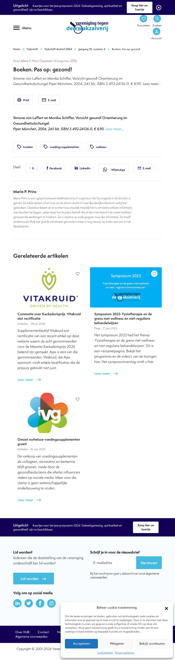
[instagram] (51, 603)
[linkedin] (17, 603)
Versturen (149, 562)
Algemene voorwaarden (31, 636)
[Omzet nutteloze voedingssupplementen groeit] (49, 413)
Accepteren (81, 643)
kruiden (25, 146)
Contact (43, 632)
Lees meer (29, 379)
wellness (98, 146)
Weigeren (117, 643)
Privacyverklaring (124, 652)
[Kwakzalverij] (87, 27)
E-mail (49, 100)
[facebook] (40, 603)
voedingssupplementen (61, 146)
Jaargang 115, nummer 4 (92, 49)
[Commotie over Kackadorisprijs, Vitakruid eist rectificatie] (49, 287)
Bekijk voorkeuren (152, 643)
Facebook (55, 168)
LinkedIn (84, 168)
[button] (166, 608)
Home (16, 49)
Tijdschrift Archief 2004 (58, 49)
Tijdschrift (32, 49)
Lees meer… (114, 129)
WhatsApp (114, 169)
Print (23, 100)
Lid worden (34, 578)
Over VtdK (22, 632)
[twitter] (29, 603)
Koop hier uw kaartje (139, 7)
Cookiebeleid (105, 652)
